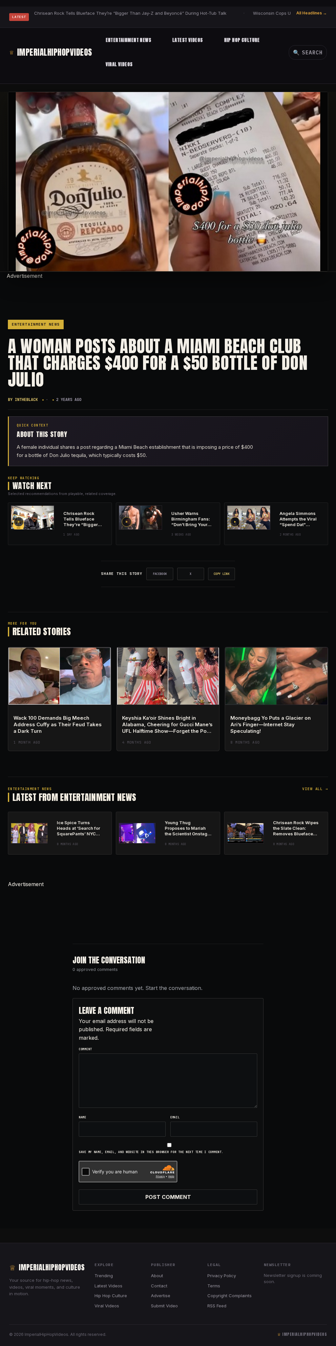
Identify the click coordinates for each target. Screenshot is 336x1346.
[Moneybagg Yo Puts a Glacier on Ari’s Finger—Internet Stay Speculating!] (276, 676)
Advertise (160, 1295)
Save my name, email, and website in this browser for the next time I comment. (151, 1152)
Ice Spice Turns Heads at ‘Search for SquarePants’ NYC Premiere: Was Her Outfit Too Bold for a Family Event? (78, 836)
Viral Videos (119, 64)
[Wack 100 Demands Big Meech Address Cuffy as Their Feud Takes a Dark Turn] (59, 676)
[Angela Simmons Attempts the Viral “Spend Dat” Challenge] (248, 517)
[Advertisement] (168, 295)
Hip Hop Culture (242, 40)
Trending (103, 1275)
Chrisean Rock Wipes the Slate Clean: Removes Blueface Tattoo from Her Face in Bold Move (296, 833)
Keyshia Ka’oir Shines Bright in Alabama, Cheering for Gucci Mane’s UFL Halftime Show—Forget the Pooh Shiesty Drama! (167, 728)
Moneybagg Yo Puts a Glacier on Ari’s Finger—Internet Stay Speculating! (270, 724)
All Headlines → (311, 12)
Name (82, 1117)
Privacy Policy (221, 1275)
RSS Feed (216, 1305)
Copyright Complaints (229, 1295)
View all (315, 789)
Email (175, 1117)
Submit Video (164, 1305)
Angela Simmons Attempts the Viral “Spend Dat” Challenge (298, 522)
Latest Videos (187, 40)
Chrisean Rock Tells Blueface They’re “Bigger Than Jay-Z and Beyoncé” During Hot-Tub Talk (130, 13)
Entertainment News (129, 40)
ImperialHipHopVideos (50, 52)
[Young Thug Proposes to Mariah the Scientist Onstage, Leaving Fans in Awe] (137, 833)
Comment (85, 1049)
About (157, 1275)
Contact (159, 1285)
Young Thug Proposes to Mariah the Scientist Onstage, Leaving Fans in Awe (188, 831)
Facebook (160, 574)
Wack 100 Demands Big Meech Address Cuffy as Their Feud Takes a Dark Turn (57, 724)
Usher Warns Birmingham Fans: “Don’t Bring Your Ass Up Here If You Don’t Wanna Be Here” (190, 527)
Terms (213, 1285)
